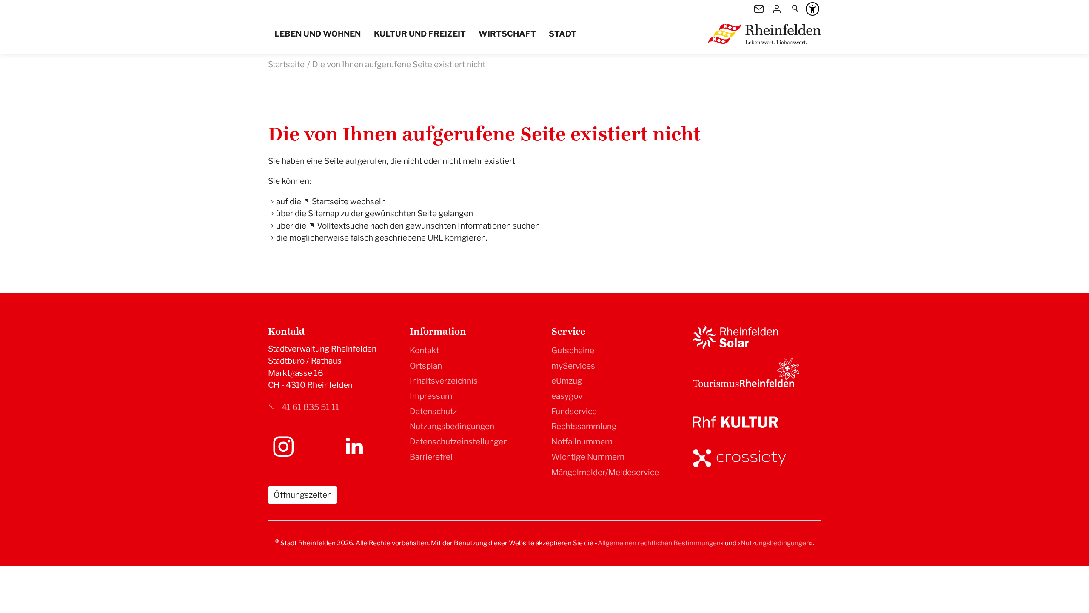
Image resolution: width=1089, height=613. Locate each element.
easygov (566, 396)
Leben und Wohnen (317, 34)
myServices (573, 366)
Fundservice (574, 411)
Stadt (562, 34)
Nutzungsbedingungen (452, 426)
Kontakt (424, 350)
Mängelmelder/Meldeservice (605, 472)
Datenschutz (433, 411)
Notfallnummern (582, 442)
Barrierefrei (431, 457)
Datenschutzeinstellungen (459, 442)
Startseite (330, 201)
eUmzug (566, 381)
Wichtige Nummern (587, 457)
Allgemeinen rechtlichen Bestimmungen (659, 543)
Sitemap (323, 213)
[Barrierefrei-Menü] (812, 9)
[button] (283, 446)
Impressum (431, 396)
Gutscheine (572, 350)
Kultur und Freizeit (420, 34)
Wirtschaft (507, 34)
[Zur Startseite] (764, 34)
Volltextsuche (342, 226)
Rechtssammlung (583, 426)
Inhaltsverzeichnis (444, 381)
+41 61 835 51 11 (308, 407)
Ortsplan (426, 366)
